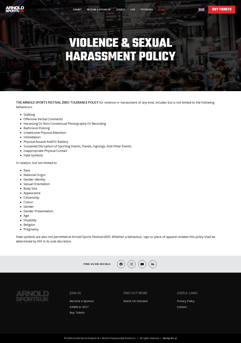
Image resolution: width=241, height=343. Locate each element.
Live (132, 9)
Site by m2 (168, 338)
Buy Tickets (221, 9)
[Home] (25, 9)
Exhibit (77, 9)
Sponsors (146, 9)
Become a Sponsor (99, 9)
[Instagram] (132, 264)
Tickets (120, 9)
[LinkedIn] (153, 264)
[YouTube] (142, 264)
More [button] (161, 9)
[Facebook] (121, 264)
